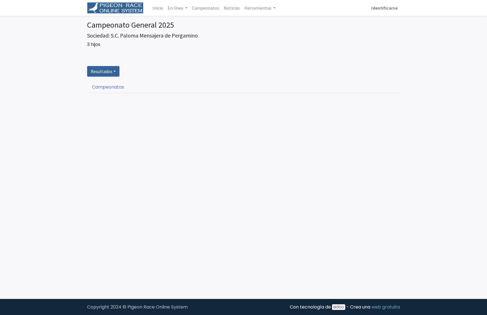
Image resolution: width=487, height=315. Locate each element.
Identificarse (384, 8)
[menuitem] (157, 8)
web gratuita (385, 307)
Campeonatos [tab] (108, 87)
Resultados (101, 71)
